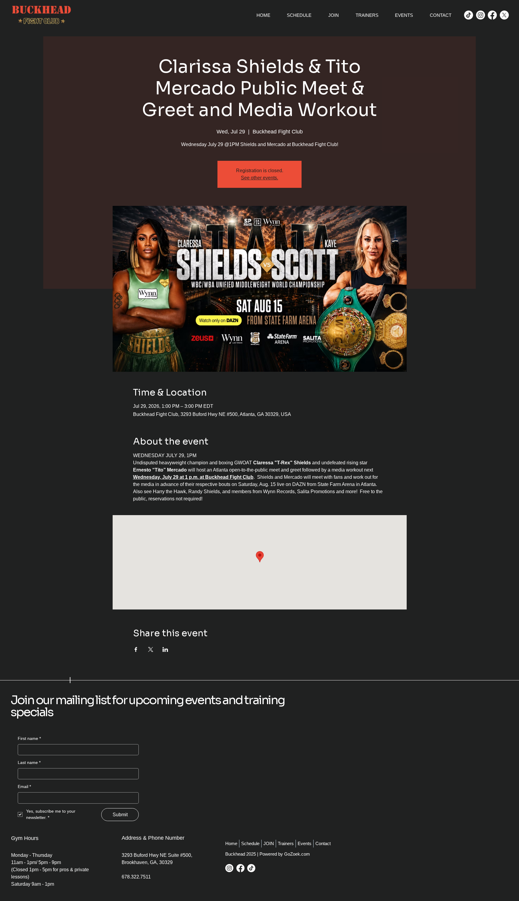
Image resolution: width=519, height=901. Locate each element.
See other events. (259, 177)
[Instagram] (480, 15)
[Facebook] (492, 15)
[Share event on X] (150, 649)
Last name (29, 762)
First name (29, 738)
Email (24, 786)
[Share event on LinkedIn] (165, 649)
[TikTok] (468, 15)
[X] (504, 15)
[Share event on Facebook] (136, 649)
